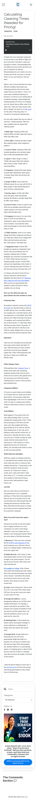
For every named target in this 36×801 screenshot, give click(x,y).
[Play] (6, 50)
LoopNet (9, 568)
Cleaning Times (23, 368)
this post (28, 109)
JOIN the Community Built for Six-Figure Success (18, 762)
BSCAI (29, 305)
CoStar (16, 568)
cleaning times (8, 31)
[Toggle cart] (31, 4)
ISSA (8, 308)
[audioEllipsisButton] (30, 50)
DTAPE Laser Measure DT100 (19, 543)
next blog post (11, 667)
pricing (15, 31)
